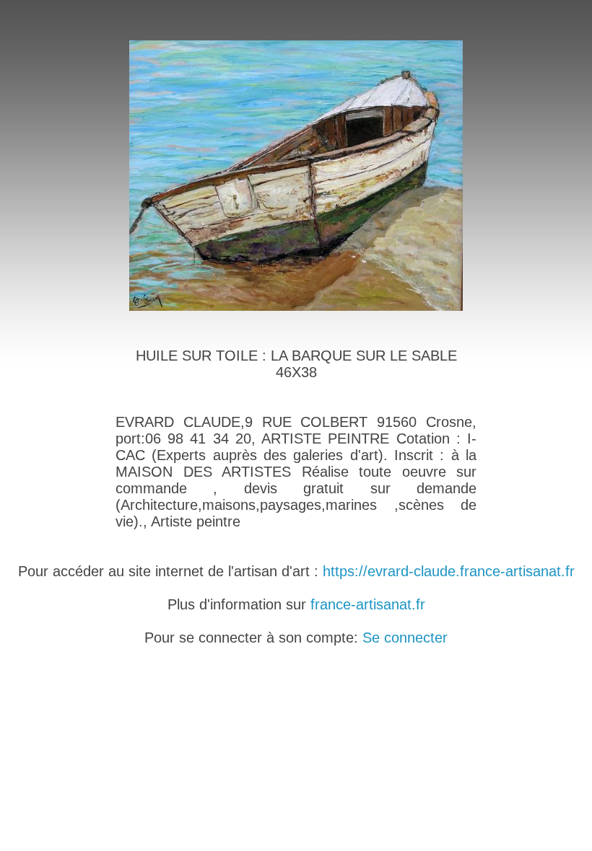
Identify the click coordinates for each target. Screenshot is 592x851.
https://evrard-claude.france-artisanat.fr (449, 571)
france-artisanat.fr (367, 604)
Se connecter (405, 637)
